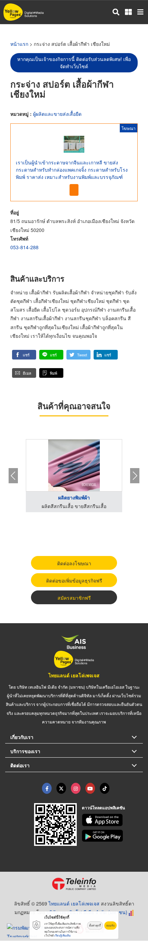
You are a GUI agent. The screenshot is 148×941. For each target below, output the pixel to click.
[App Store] (112, 820)
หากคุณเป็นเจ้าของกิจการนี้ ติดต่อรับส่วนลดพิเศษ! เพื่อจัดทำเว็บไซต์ (74, 62)
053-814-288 (24, 247)
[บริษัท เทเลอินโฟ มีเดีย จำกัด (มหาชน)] (74, 884)
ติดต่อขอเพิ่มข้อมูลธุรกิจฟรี (74, 580)
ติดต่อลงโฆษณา (74, 563)
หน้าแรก (19, 43)
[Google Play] (112, 836)
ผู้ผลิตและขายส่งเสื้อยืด (57, 113)
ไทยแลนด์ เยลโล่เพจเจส (74, 675)
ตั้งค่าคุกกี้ (95, 925)
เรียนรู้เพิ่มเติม (62, 935)
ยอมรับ (110, 925)
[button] (24, 355)
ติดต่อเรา (20, 765)
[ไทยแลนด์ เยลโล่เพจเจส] (61, 788)
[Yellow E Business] (47, 788)
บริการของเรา (25, 751)
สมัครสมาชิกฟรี (74, 597)
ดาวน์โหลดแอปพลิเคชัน (103, 808)
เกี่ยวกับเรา (21, 736)
